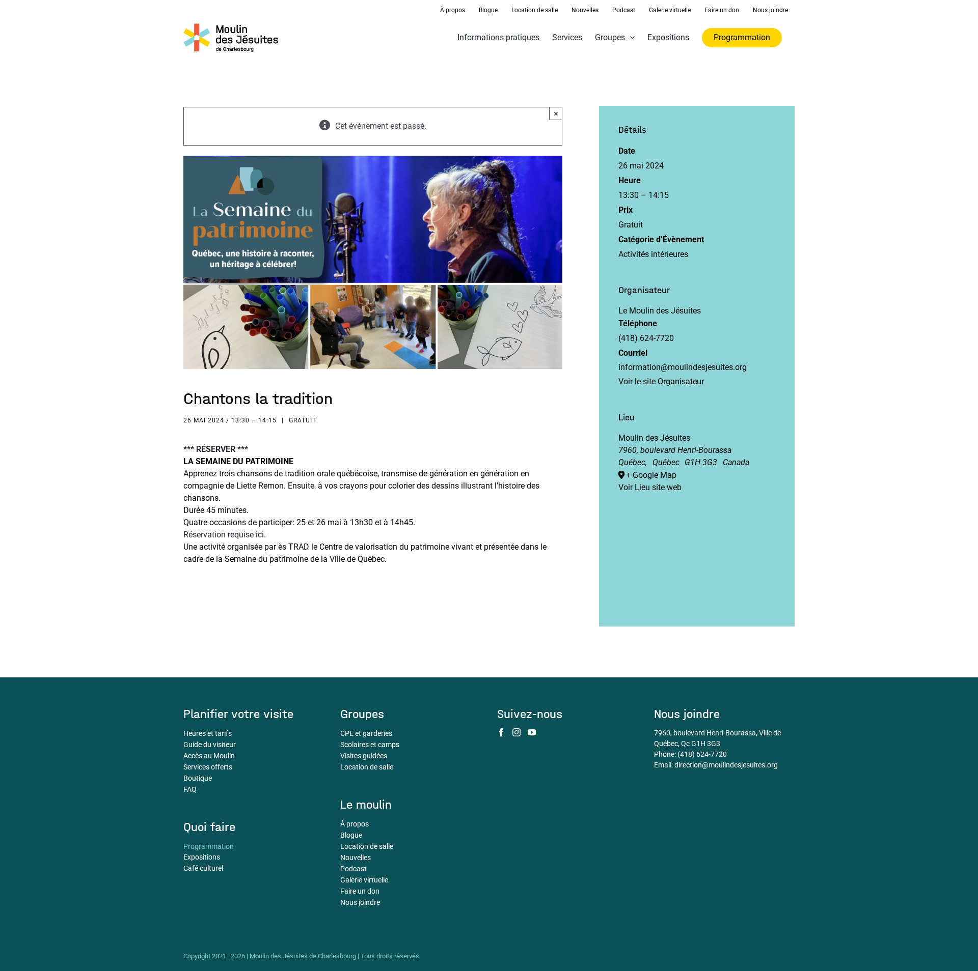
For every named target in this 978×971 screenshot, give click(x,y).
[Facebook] (501, 732)
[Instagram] (516, 732)
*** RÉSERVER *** (215, 449)
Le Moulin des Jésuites (659, 311)
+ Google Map (651, 475)
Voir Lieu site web (650, 487)
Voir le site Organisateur (661, 381)
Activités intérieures (653, 254)
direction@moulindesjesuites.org (726, 765)
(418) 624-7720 (702, 754)
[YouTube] (532, 732)
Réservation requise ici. (224, 534)
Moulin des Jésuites (654, 438)
